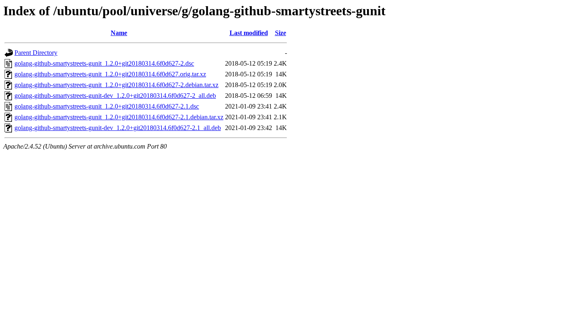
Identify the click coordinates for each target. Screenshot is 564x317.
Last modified (249, 32)
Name (119, 32)
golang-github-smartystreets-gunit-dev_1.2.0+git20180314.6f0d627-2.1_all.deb (117, 127)
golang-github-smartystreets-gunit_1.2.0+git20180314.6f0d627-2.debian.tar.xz (116, 84)
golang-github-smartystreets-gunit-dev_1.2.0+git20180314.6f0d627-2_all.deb (115, 95)
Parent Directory (35, 52)
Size (280, 32)
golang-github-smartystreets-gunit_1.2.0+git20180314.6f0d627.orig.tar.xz (110, 74)
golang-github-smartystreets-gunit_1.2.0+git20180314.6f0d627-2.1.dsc (106, 106)
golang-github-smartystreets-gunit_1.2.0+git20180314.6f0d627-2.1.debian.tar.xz (118, 117)
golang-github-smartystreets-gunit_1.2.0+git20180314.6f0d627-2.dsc (104, 63)
